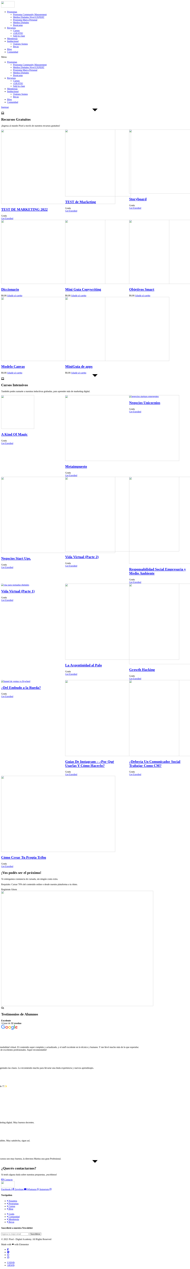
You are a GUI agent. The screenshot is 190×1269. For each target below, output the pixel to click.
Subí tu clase (19, 36)
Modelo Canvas (13, 366)
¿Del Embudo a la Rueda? (21, 688)
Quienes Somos (20, 44)
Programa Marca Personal (25, 20)
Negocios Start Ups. (16, 558)
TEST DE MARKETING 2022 (24, 209)
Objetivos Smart (141, 289)
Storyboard (138, 199)
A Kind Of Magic (14, 434)
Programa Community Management (30, 14)
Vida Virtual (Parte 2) (82, 557)
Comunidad (12, 52)
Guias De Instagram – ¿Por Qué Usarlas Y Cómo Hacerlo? (89, 764)
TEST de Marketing (80, 202)
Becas (16, 46)
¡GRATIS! (18, 33)
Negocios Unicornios (144, 403)
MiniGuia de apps (78, 366)
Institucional (13, 41)
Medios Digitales (21, 22)
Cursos (16, 30)
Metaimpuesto (76, 466)
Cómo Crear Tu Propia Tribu (23, 857)
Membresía (12, 38)
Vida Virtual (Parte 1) (18, 591)
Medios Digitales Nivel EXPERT (28, 17)
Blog (9, 49)
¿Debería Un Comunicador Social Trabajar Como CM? (154, 764)
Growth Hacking (142, 670)
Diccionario (10, 289)
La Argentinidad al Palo (83, 665)
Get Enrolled (7, 218)
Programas (12, 12)
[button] (95, 57)
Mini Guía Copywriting (83, 289)
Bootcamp (18, 25)
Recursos (11, 28)
